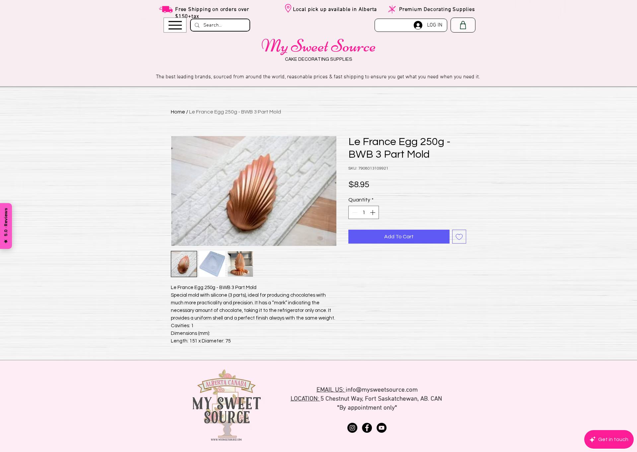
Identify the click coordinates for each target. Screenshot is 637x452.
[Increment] (373, 212)
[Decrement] (354, 212)
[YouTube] (382, 428)
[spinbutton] (364, 212)
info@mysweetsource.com (382, 390)
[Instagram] (352, 428)
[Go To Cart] (463, 25)
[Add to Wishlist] (459, 237)
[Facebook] (367, 428)
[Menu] (175, 25)
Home (178, 111)
